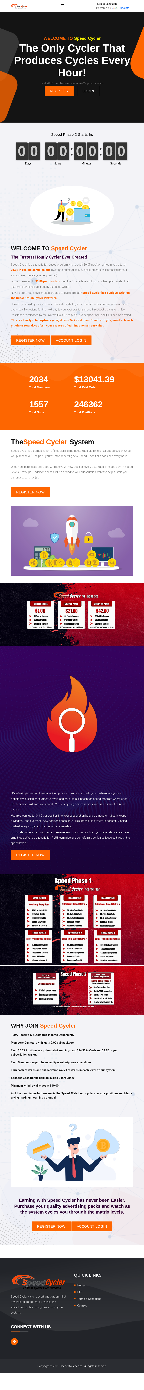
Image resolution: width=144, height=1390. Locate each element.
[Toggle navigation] (62, 6)
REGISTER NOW (30, 340)
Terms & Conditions (89, 1299)
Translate (123, 8)
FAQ (79, 1292)
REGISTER (59, 91)
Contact (82, 1305)
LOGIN (88, 91)
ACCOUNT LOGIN (71, 340)
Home (81, 1285)
